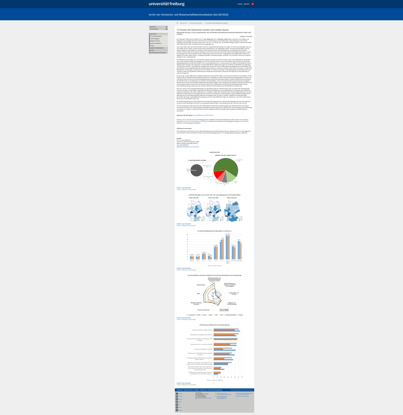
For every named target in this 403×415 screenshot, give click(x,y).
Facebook (180, 393)
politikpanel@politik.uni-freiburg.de (188, 147)
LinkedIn (180, 407)
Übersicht (180, 390)
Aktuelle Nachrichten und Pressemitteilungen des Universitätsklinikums (222, 397)
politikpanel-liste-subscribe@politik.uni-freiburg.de (193, 121)
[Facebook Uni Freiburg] (177, 393)
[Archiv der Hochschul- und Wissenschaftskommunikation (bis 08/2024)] (244, 14)
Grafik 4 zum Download (184, 318)
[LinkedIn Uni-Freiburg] (177, 407)
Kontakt (196, 390)
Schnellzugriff (154, 29)
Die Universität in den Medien (242, 396)
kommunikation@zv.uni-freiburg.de (204, 398)
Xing (179, 404)
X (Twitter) (180, 396)
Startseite (177, 23)
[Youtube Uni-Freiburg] (177, 401)
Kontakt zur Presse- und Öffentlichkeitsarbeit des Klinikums (224, 394)
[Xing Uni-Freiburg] (177, 404)
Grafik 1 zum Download (184, 188)
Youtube (180, 401)
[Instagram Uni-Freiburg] (177, 399)
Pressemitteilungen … (196, 23)
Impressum (203, 390)
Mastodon (180, 410)
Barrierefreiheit (188, 390)
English (240, 4)
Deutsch (246, 4)
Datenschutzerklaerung (215, 390)
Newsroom (183, 23)
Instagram (180, 399)
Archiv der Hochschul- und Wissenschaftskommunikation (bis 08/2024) (188, 14)
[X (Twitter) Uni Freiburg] (177, 396)
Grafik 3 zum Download (184, 268)
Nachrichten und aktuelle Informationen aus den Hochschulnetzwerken (244, 394)
